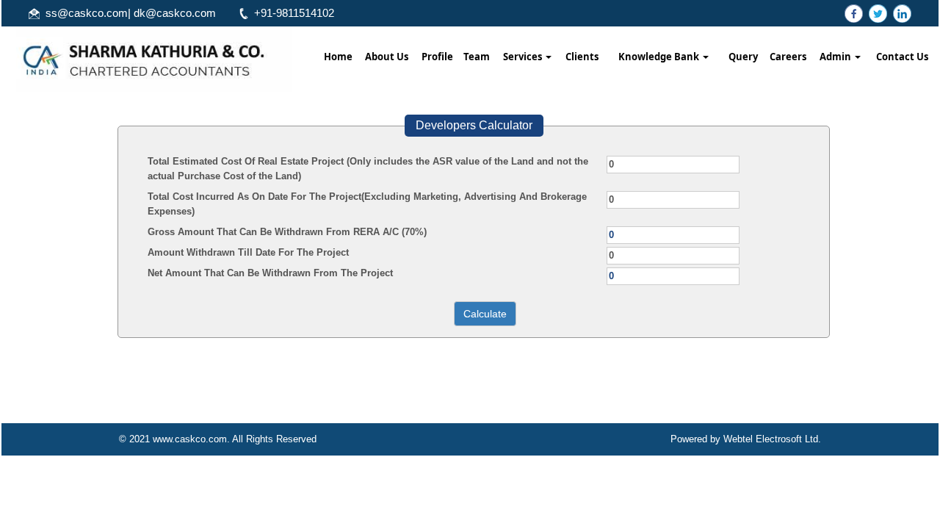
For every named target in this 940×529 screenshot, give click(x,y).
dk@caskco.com (175, 13)
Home (338, 56)
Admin (836, 56)
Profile (437, 56)
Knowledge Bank (659, 56)
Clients (582, 56)
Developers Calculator (474, 125)
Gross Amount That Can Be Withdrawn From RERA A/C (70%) (287, 231)
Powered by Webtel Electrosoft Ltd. (745, 439)
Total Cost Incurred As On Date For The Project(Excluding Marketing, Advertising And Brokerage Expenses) (367, 204)
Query (743, 56)
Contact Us (902, 56)
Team (476, 56)
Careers (788, 56)
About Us (386, 56)
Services (523, 56)
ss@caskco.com (87, 13)
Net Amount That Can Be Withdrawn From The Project (270, 272)
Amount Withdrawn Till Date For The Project (248, 252)
